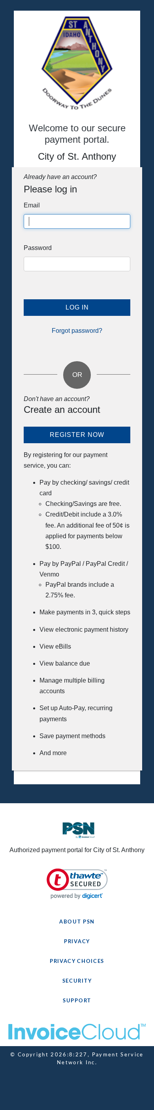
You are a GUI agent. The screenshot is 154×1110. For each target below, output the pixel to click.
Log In (77, 307)
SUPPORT (77, 1001)
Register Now (77, 434)
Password (38, 247)
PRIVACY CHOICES (77, 961)
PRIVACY (77, 941)
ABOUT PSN (77, 922)
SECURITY (77, 981)
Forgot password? (77, 330)
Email (32, 205)
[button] (77, 884)
